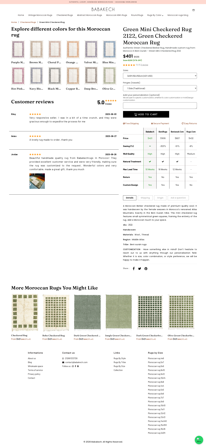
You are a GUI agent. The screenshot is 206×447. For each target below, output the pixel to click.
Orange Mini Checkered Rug (73, 62)
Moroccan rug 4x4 (156, 385)
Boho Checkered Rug (53, 335)
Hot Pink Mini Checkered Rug (18, 88)
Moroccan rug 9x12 (156, 374)
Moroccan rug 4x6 (156, 358)
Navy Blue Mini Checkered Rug (36, 88)
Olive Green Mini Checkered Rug (109, 88)
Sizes (125, 70)
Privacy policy (34, 374)
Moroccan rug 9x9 (156, 401)
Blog (30, 362)
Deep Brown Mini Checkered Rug (91, 88)
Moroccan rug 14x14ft (157, 421)
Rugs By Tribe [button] (120, 362)
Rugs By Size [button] (119, 366)
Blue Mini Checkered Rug (109, 62)
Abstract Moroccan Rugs (89, 15)
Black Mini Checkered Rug (55, 88)
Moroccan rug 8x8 (156, 382)
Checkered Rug (19, 335)
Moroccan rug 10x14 (156, 378)
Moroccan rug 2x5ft (156, 433)
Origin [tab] (160, 197)
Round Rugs (137, 15)
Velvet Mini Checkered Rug (91, 62)
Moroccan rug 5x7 (156, 362)
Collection (118, 370)
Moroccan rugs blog (178, 15)
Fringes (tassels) (131, 82)
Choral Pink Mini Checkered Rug (55, 62)
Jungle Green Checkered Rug (118, 335)
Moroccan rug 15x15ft (157, 425)
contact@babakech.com (76, 362)
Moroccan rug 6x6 (156, 393)
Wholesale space (35, 366)
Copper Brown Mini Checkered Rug (73, 88)
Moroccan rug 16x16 (156, 429)
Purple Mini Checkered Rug (18, 62)
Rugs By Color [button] (154, 15)
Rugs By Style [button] (120, 358)
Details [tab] (129, 197)
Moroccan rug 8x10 (156, 370)
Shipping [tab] (145, 197)
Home (21, 15)
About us (32, 358)
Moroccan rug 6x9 (156, 366)
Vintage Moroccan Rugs (40, 15)
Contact (31, 378)
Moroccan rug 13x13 (156, 417)
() (142, 64)
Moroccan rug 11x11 (156, 409)
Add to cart (147, 114)
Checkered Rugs (64, 15)
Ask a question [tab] (178, 197)
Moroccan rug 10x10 (156, 405)
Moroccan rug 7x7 (156, 397)
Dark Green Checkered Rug (87, 335)
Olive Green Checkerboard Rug (181, 335)
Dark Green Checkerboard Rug (149, 335)
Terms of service (35, 370)
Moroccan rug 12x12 (156, 413)
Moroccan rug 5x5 (156, 389)
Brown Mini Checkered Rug (36, 62)
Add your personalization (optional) (158, 97)
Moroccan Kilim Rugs (116, 15)
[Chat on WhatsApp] (199, 440)
